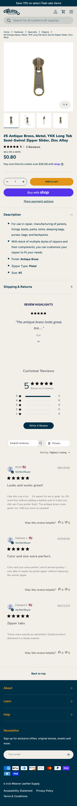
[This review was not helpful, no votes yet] (66, 522)
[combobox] (38, 20)
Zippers (45, 32)
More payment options (38, 201)
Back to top (38, 673)
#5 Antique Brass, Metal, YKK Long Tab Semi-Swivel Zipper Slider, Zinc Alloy (38, 36)
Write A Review (38, 425)
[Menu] (71, 12)
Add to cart (51, 181)
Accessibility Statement (18, 790)
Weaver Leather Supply (26, 783)
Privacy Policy (44, 790)
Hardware (18, 32)
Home (6, 32)
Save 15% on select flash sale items (38, 3)
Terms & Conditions (15, 796)
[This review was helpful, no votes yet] (59, 522)
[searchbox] (22, 443)
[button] (63, 12)
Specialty (32, 32)
